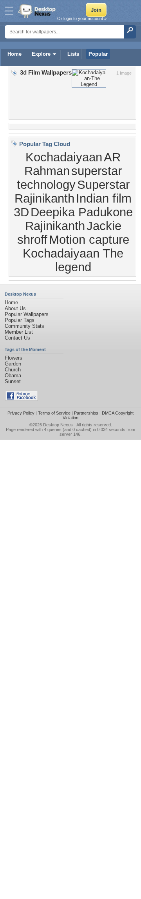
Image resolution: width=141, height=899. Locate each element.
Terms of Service (54, 413)
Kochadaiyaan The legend (73, 260)
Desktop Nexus (58, 424)
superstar (96, 170)
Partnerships (86, 413)
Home (14, 54)
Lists (73, 54)
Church (13, 370)
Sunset (13, 381)
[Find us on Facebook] (21, 399)
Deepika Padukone (82, 212)
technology (46, 184)
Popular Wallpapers (27, 314)
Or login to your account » (82, 18)
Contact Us (17, 338)
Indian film (104, 198)
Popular (98, 54)
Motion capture (89, 239)
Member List (19, 332)
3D (21, 212)
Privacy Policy (20, 413)
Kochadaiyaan (63, 157)
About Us (15, 308)
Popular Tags (19, 320)
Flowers (13, 358)
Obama (13, 375)
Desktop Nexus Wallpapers (37, 11)
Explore (41, 54)
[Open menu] (9, 11)
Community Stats (24, 326)
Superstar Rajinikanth (72, 191)
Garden (13, 364)
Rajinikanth (55, 225)
